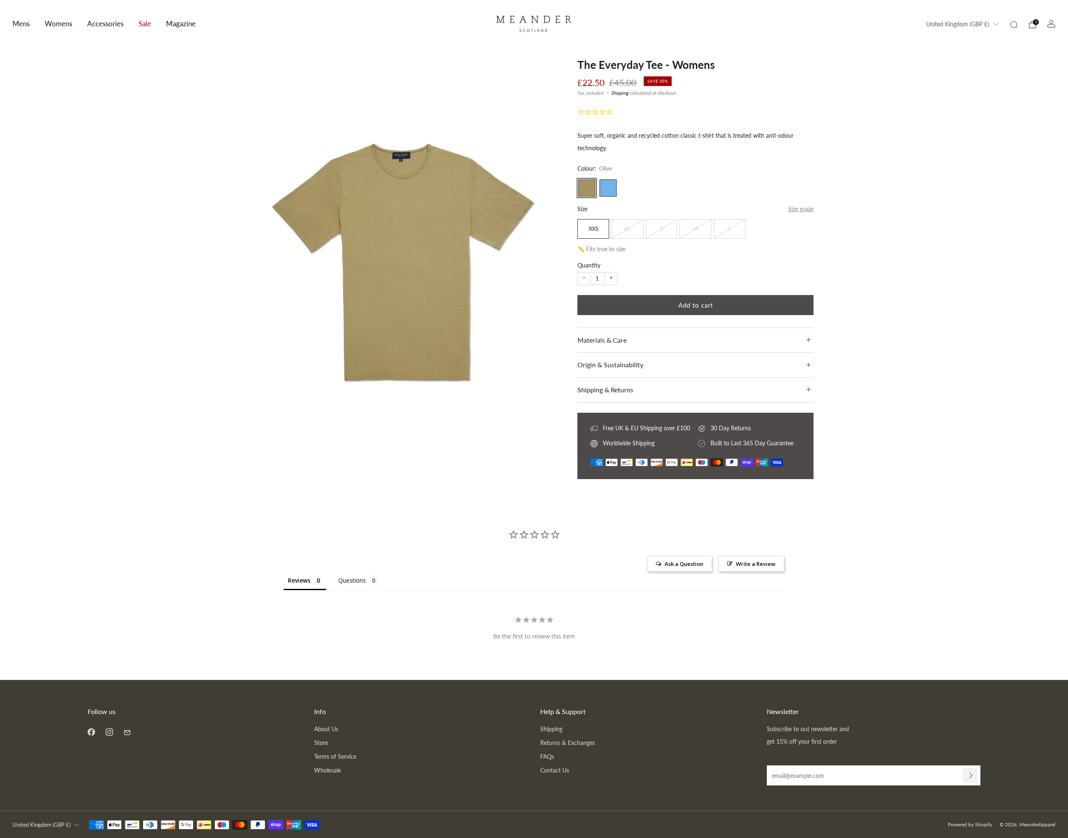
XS (627, 228)
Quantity (588, 265)
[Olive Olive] (587, 188)
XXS (593, 228)
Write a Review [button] (756, 564)
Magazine (181, 23)
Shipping (620, 93)
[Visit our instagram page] (109, 732)
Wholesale (327, 770)
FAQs (547, 756)
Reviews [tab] (299, 580)
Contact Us (554, 770)
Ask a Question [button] (684, 564)
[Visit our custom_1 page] (127, 732)
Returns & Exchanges (567, 742)
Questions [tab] (352, 580)
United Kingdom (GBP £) (957, 24)
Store (321, 742)
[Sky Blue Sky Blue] (608, 188)
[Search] (1014, 24)
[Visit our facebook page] (91, 732)
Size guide (801, 208)
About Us (326, 728)
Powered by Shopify (970, 824)
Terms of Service (335, 756)
